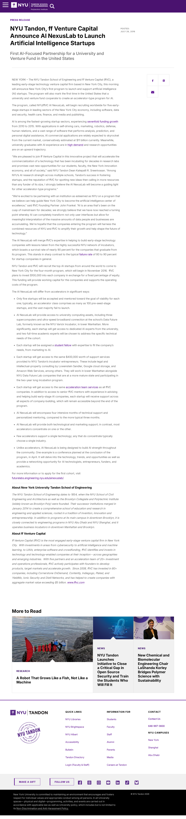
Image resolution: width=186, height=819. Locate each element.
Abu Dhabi (154, 755)
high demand (75, 144)
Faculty (111, 726)
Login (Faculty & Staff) (77, 764)
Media (110, 757)
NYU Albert (71, 734)
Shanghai (153, 747)
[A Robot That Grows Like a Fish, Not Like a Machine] (52, 639)
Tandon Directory (74, 757)
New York (153, 739)
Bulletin (69, 749)
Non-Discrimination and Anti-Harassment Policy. (42, 808)
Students (111, 719)
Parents (111, 749)
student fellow (62, 345)
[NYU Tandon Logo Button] (37, 712)
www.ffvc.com (75, 582)
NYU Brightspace (74, 726)
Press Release (20, 19)
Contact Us (154, 718)
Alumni (110, 742)
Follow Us (62, 781)
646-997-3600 (156, 725)
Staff (109, 734)
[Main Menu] (5, 4)
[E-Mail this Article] (152, 91)
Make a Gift (27, 781)
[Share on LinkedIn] (163, 80)
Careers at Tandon (117, 764)
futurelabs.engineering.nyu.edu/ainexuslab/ (37, 478)
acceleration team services (82, 387)
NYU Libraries (73, 719)
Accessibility (72, 742)
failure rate (85, 254)
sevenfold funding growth (102, 121)
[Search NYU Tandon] (52, 6)
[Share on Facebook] (152, 80)
